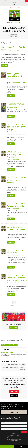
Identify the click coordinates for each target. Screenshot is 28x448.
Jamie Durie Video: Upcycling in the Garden (15, 154)
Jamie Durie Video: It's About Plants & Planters (16, 180)
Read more (5, 65)
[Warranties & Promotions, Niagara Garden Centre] (13, 316)
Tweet (16, 36)
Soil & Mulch (19, 50)
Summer (15, 107)
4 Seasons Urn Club (15, 104)
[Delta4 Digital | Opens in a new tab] (14, 436)
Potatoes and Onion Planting (13, 47)
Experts (20, 82)
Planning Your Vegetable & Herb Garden (14, 76)
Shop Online (14, 391)
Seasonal (9, 107)
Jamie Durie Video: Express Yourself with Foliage (16, 127)
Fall (23, 106)
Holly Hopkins (4, 49)
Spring (23, 50)
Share (11, 36)
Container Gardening (13, 50)
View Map (14, 2)
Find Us (14, 395)
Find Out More (13, 327)
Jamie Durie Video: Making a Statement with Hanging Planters (17, 277)
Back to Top (14, 433)
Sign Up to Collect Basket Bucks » (9, 344)
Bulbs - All (6, 50)
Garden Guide (14, 412)
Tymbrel (16, 440)
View (19, 22)
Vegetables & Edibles (5, 52)
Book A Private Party (7, 352)
